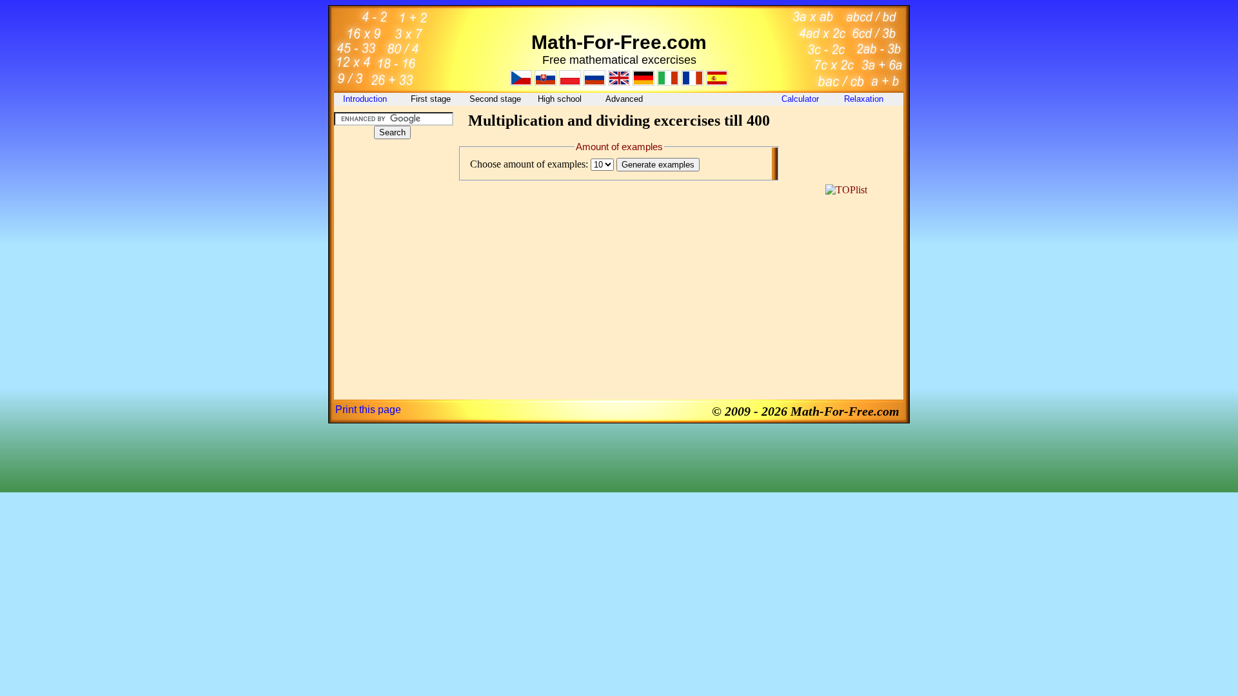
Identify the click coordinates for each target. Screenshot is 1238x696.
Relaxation (865, 99)
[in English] (619, 82)
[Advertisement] (392, 228)
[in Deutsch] (643, 82)
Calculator (800, 99)
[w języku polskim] (570, 82)
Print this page (368, 409)
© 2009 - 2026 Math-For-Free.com (805, 411)
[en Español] (717, 82)
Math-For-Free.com (619, 42)
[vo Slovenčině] (545, 82)
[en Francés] (692, 82)
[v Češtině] (521, 82)
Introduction (366, 99)
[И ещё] (594, 82)
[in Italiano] (668, 82)
